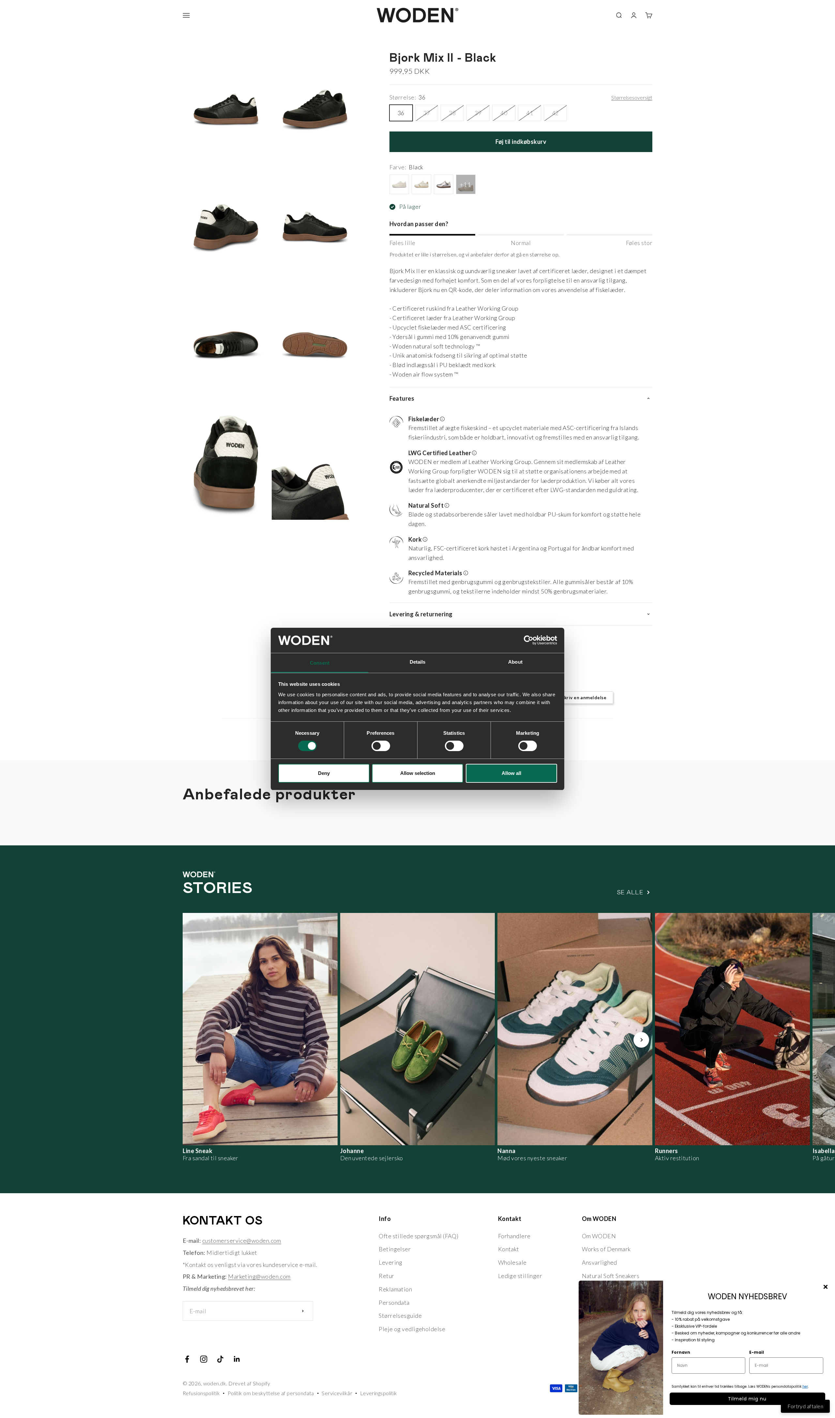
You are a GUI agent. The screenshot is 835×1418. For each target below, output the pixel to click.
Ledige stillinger (520, 1275)
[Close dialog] (825, 1286)
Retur (386, 1275)
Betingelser (395, 1249)
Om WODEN (599, 1236)
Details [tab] (418, 662)
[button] (518, 429)
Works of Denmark (606, 1249)
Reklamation (395, 1289)
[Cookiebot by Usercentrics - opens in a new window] (528, 640)
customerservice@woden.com (241, 1240)
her (805, 1386)
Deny (324, 773)
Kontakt (508, 1249)
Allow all (511, 773)
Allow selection (417, 773)
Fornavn (681, 1352)
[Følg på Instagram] (203, 1359)
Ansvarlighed (599, 1262)
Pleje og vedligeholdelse (412, 1329)
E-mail (756, 1352)
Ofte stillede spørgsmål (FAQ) (418, 1236)
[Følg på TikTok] (220, 1359)
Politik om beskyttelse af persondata (271, 1393)
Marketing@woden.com (259, 1276)
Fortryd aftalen (805, 1406)
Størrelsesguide (400, 1315)
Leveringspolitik (378, 1393)
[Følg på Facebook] (187, 1359)
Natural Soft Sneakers (610, 1275)
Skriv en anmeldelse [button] (583, 698)
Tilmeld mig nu (747, 1398)
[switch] (381, 746)
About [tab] (515, 662)
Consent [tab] (319, 663)
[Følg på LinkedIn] (237, 1359)
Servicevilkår (337, 1393)
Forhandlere (514, 1236)
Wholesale (512, 1262)
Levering (390, 1262)
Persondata (394, 1302)
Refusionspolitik (201, 1393)
